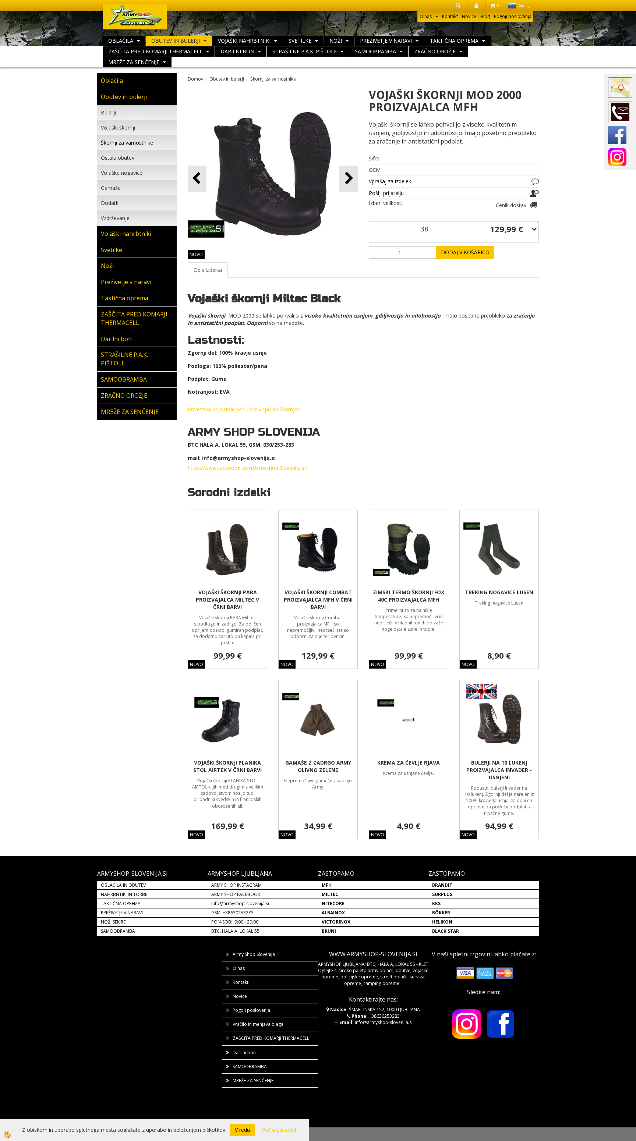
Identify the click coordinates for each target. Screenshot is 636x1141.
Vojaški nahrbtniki (244, 40)
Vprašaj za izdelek (390, 181)
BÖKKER (441, 913)
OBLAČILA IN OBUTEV (123, 885)
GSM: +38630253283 (232, 913)
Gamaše (111, 187)
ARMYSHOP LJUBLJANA (240, 873)
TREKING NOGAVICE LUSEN (499, 592)
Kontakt (450, 16)
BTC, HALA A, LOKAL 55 (235, 931)
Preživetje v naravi (386, 40)
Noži (335, 40)
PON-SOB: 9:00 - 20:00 (234, 922)
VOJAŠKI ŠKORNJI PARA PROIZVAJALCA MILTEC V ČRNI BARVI (227, 599)
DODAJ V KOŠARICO (465, 252)
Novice (469, 16)
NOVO (196, 254)
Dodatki (110, 202)
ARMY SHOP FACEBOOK (235, 894)
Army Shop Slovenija (254, 954)
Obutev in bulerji (175, 40)
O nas (426, 16)
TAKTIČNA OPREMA (121, 903)
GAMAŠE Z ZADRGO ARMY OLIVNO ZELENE (318, 766)
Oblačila (120, 40)
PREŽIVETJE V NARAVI (122, 913)
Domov (195, 79)
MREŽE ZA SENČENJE (133, 62)
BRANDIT (442, 885)
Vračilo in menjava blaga (258, 1024)
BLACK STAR (445, 931)
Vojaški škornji (118, 127)
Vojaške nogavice (121, 172)
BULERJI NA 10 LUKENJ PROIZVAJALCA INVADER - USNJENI (499, 770)
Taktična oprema (454, 40)
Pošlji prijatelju (386, 192)
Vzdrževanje (115, 218)
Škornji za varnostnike (127, 142)
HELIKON (442, 922)
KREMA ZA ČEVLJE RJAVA (408, 762)
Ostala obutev (117, 157)
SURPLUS (442, 894)
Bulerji (108, 112)
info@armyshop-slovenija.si (240, 903)
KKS (436, 903)
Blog (485, 16)
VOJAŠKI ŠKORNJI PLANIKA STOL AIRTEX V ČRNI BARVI (227, 766)
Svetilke (300, 40)
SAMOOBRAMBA (375, 51)
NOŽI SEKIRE (113, 922)
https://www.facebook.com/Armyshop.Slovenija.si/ (247, 467)
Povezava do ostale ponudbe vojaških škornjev (244, 409)
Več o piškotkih (280, 1129)
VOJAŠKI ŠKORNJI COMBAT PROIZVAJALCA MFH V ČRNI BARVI (318, 599)
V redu (242, 1129)
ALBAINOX (333, 913)
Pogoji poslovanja (512, 16)
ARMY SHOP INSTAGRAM (236, 885)
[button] (348, 179)
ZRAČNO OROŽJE (435, 51)
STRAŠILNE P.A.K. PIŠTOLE (304, 51)
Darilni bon (237, 51)
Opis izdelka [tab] (208, 269)
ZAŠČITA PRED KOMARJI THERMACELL (155, 51)
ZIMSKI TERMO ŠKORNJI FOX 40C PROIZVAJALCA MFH (408, 596)
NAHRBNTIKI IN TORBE (124, 894)
